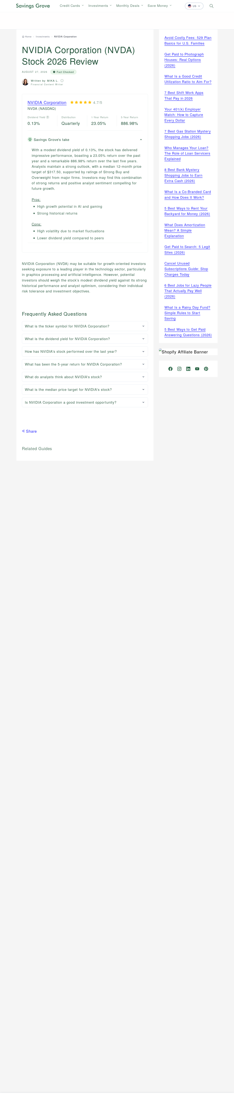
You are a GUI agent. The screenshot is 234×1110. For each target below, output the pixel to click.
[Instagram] (179, 369)
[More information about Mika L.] (62, 81)
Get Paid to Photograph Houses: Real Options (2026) (184, 60)
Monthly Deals (127, 5)
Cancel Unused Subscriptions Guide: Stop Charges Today (186, 269)
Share (31, 431)
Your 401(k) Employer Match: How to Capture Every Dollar (183, 115)
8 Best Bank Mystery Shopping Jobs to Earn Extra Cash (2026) (183, 175)
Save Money (158, 5)
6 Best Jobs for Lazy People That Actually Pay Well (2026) (188, 291)
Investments (98, 5)
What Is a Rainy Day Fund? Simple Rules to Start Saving (187, 313)
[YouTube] (197, 369)
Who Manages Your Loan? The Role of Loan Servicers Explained (187, 153)
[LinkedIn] (188, 369)
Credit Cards (70, 5)
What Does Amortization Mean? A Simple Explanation (184, 230)
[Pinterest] (206, 369)
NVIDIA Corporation (47, 102)
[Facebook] (170, 369)
